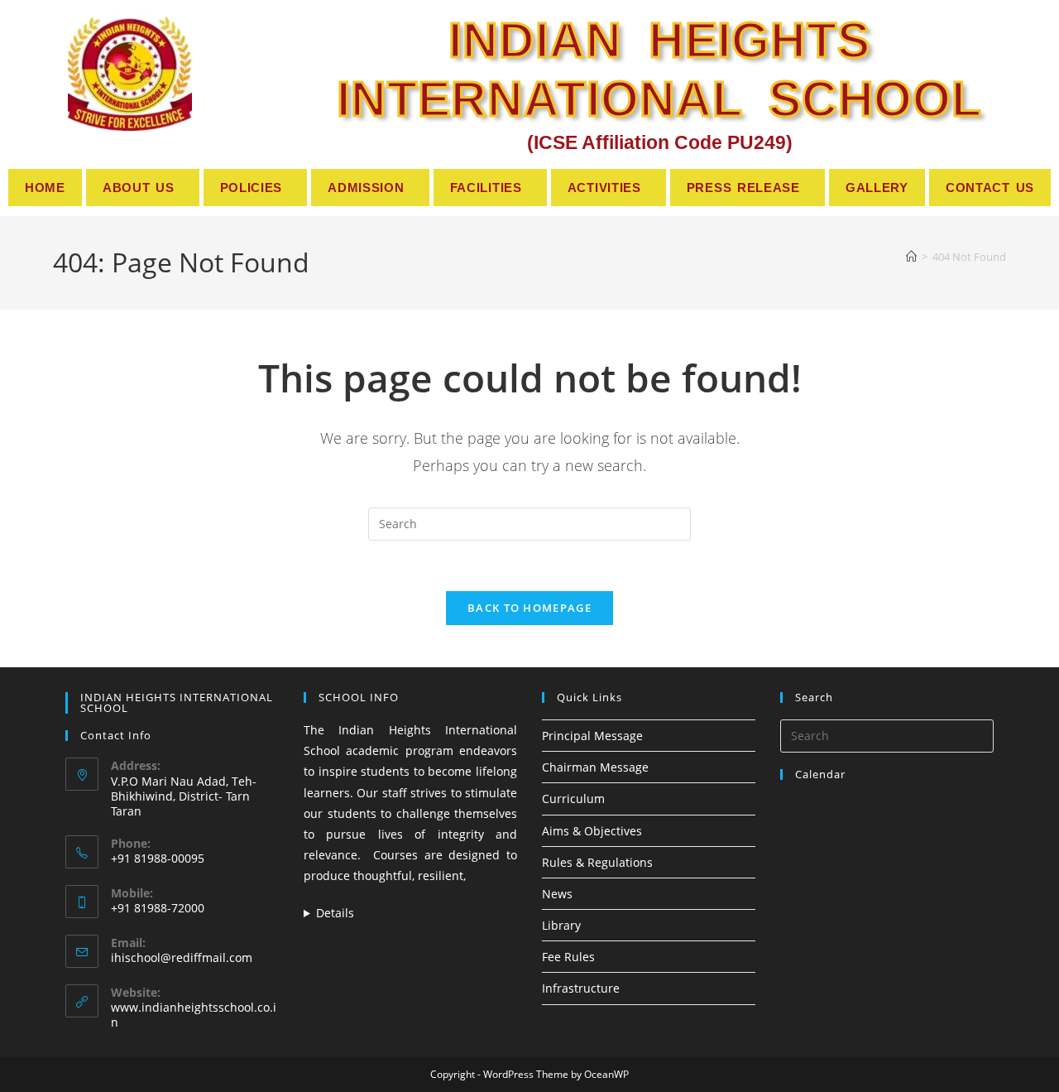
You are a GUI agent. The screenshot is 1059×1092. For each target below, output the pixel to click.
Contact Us (990, 187)
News (557, 894)
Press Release (743, 187)
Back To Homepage (529, 607)
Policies (251, 187)
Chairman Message (595, 767)
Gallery (877, 187)
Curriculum (573, 798)
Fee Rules (568, 957)
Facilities (486, 187)
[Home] (911, 256)
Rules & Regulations (597, 862)
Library (561, 925)
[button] (142, 187)
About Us (139, 187)
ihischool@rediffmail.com (181, 957)
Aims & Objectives (592, 831)
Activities (604, 187)
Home (45, 187)
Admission (366, 187)
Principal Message (592, 735)
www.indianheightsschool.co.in (193, 1014)
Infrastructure (581, 988)
